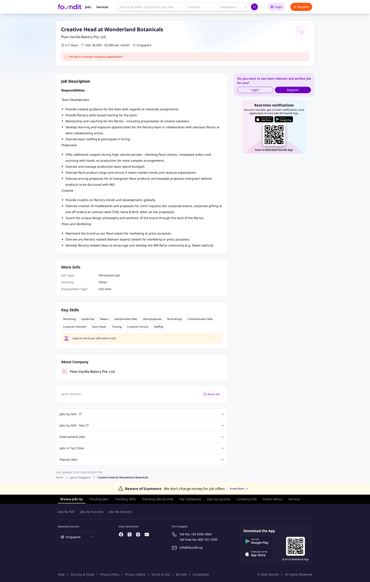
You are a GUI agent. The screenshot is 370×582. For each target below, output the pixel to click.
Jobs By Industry (120, 512)
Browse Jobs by (71, 499)
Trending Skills (125, 499)
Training (117, 326)
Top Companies (190, 499)
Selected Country (68, 526)
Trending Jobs (99, 499)
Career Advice (272, 499)
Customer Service (137, 326)
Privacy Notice (135, 574)
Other (103, 282)
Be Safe (181, 574)
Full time (105, 289)
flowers (104, 319)
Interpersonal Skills (125, 319)
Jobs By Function (91, 512)
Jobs (88, 7)
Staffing (158, 326)
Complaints (201, 574)
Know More (237, 488)
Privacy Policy (109, 574)
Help (61, 574)
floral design (174, 319)
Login (278, 7)
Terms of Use (160, 574)
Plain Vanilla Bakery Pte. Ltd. (83, 36)
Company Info (246, 499)
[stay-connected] (121, 534)
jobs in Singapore (80, 477)
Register (303, 7)
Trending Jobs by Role (157, 499)
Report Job (213, 394)
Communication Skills (200, 319)
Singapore (144, 45)
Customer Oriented (74, 326)
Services (102, 7)
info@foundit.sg (191, 547)
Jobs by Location (218, 499)
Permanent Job (109, 275)
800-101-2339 (207, 539)
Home (59, 477)
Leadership (87, 319)
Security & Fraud (82, 574)
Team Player (99, 326)
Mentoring (69, 319)
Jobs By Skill (66, 512)
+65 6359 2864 (201, 534)
